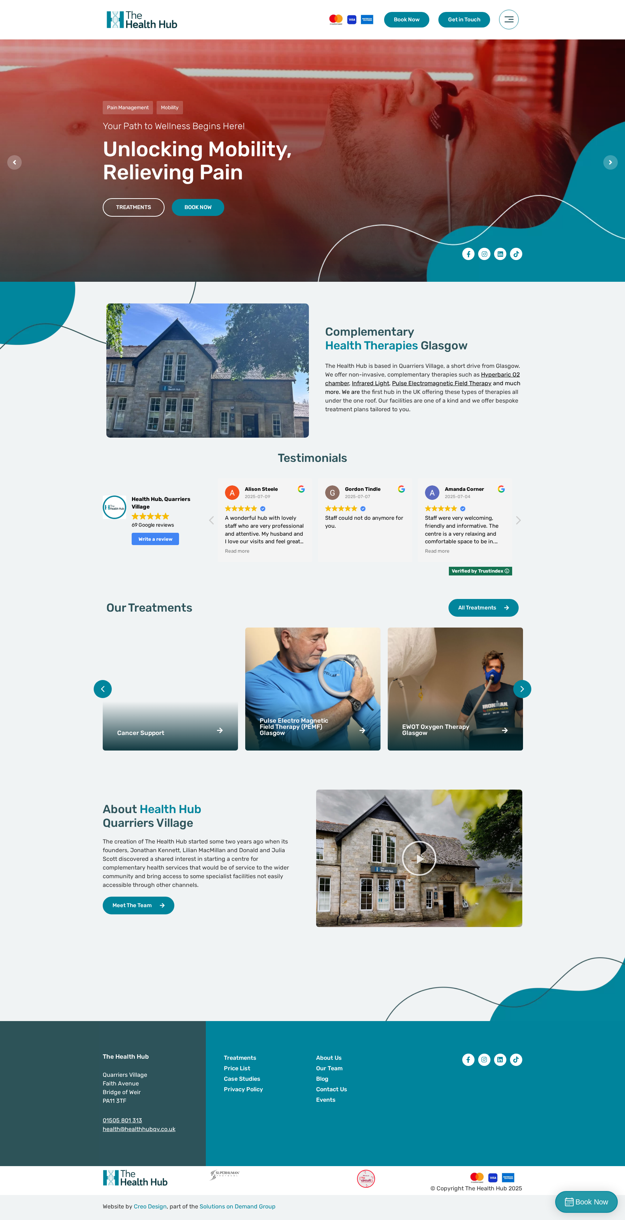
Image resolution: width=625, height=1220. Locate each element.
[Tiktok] (516, 254)
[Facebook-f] (468, 254)
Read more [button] (337, 551)
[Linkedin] (500, 254)
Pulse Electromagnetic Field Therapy (442, 383)
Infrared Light (370, 383)
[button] (518, 522)
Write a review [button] (156, 539)
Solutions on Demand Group (238, 1206)
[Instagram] (484, 254)
